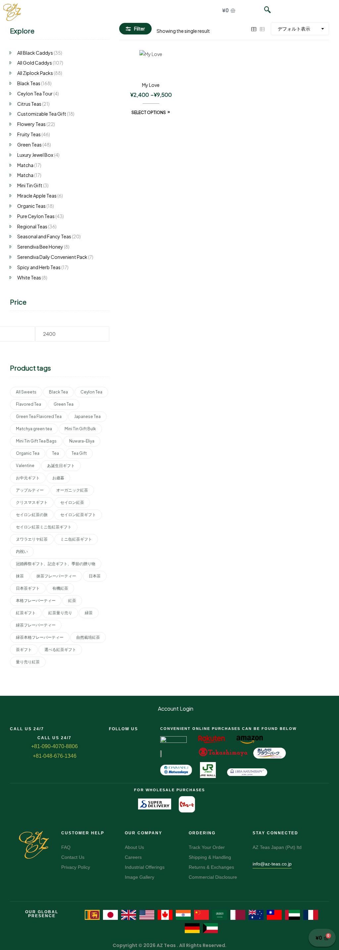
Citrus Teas (29, 104)
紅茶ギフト (26, 612)
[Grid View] (254, 28)
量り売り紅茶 (28, 661)
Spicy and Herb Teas (39, 267)
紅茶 (72, 600)
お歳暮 (58, 477)
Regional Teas (32, 226)
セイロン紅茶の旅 (32, 514)
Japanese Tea (87, 416)
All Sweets (26, 391)
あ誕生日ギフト (61, 465)
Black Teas (28, 83)
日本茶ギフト (28, 588)
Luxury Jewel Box (35, 155)
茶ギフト (24, 649)
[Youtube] (147, 737)
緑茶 (89, 612)
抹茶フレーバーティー (56, 575)
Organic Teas (31, 206)
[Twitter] (123, 737)
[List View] (262, 28)
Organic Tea (27, 453)
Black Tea (58, 391)
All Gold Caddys (34, 63)
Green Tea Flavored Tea (39, 416)
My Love (151, 85)
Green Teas (29, 145)
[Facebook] (111, 737)
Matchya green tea (34, 428)
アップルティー (30, 490)
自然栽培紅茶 (88, 637)
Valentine (25, 465)
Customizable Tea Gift (41, 114)
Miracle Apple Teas (37, 196)
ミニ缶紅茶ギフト (76, 539)
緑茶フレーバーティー (36, 625)
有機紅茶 (60, 588)
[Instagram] (135, 737)
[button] (264, 10)
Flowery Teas (31, 124)
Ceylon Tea (91, 391)
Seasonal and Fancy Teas (44, 236)
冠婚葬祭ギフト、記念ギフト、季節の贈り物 (55, 563)
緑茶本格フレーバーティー (40, 637)
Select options (148, 112)
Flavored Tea (28, 404)
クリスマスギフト (32, 502)
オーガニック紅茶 (72, 490)
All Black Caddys (35, 53)
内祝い (22, 551)
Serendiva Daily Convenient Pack (52, 257)
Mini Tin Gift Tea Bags (36, 441)
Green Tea (63, 404)
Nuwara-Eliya (81, 441)
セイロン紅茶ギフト (78, 514)
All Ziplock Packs (35, 73)
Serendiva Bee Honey (40, 247)
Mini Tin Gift (29, 185)
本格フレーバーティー (36, 600)
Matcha (25, 165)
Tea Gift (79, 453)
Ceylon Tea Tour (35, 93)
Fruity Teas (29, 134)
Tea (55, 453)
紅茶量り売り (60, 612)
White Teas (29, 277)
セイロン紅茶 (72, 502)
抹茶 (20, 575)
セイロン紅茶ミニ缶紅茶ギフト (44, 526)
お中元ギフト (28, 477)
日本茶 (95, 575)
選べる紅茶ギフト (60, 649)
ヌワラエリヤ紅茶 (32, 539)
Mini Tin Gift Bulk (80, 428)
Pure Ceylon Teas (36, 216)
